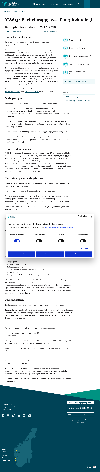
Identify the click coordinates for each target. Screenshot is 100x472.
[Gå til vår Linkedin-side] (24, 415)
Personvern (80, 422)
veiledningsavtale (32, 91)
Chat (89, 467)
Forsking (54, 4)
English (95, 4)
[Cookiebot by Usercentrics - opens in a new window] (79, 216)
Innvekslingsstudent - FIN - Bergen (80, 101)
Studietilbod (39, 4)
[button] (79, 4)
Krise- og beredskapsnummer (80, 414)
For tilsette (6, 409)
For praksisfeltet (8, 407)
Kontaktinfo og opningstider (80, 403)
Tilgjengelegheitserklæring (80, 420)
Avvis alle (21, 254)
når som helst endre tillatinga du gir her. (59, 227)
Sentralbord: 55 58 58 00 (81, 408)
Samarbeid (68, 4)
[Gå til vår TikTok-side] (13, 415)
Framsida (7, 11)
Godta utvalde (50, 254)
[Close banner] (91, 217)
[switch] (39, 240)
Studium (15, 11)
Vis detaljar (85, 248)
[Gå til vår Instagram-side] (8, 415)
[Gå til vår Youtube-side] (30, 415)
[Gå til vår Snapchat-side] (19, 415)
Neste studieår (49, 31)
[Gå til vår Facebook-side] (3, 415)
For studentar (7, 404)
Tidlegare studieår (13, 31)
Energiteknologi (72, 96)
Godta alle (78, 254)
